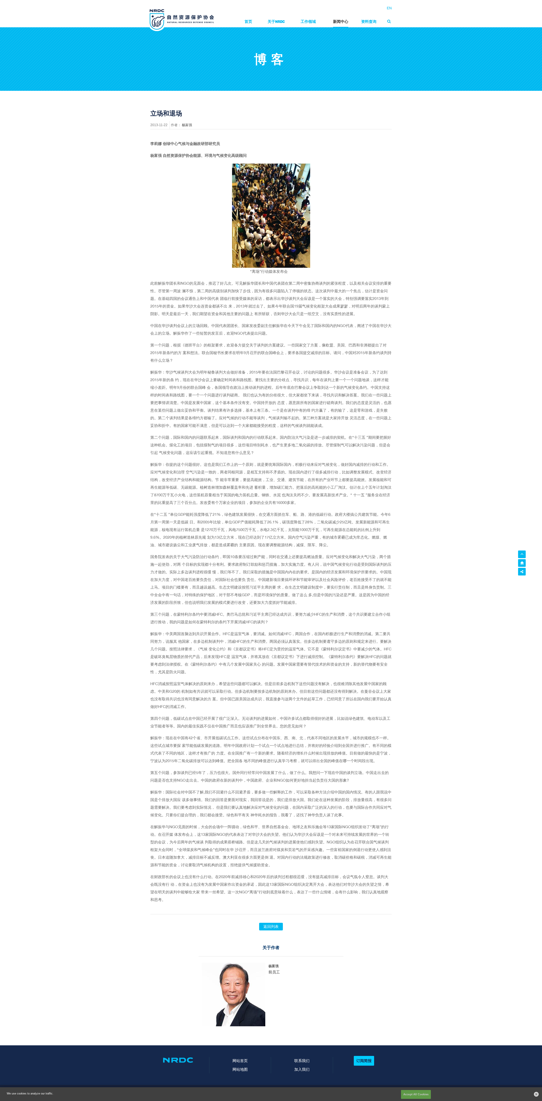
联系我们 (302, 1060)
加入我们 (302, 1069)
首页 (248, 21)
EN (389, 8)
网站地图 (240, 1069)
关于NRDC (276, 21)
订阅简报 (364, 1060)
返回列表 (271, 926)
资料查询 (368, 21)
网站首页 (240, 1060)
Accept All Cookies (416, 1094)
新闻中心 (340, 21)
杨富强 (187, 125)
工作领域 (308, 21)
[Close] (536, 1094)
